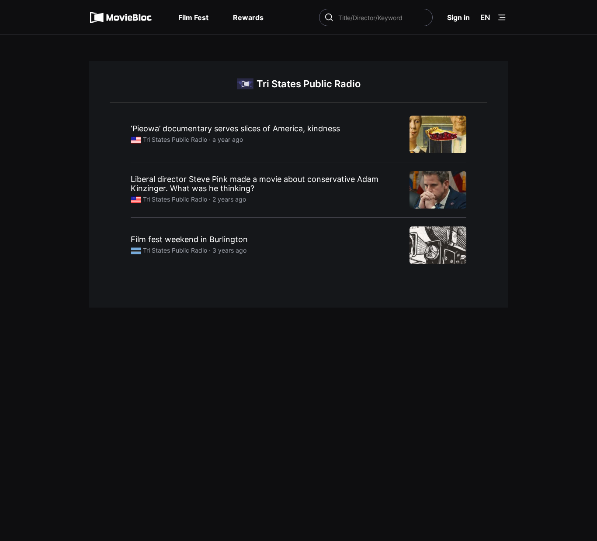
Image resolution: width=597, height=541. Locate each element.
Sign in (458, 17)
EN (485, 17)
